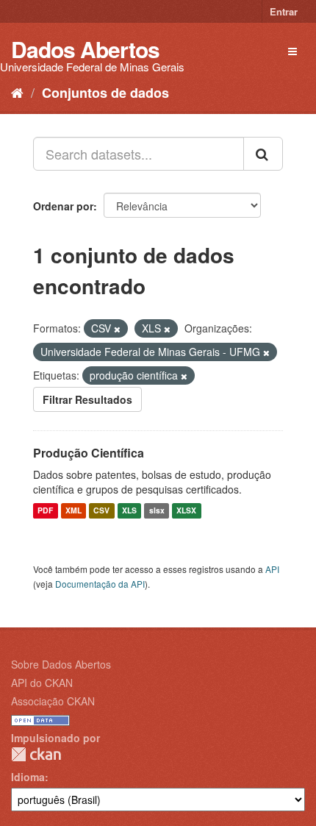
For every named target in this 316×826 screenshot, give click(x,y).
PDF (45, 510)
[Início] (17, 92)
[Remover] (117, 329)
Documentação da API (100, 583)
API (272, 569)
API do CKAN (42, 682)
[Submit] (263, 154)
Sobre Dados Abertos (61, 664)
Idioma (28, 776)
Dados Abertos (85, 49)
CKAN (36, 754)
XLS (129, 510)
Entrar (284, 11)
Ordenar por (63, 206)
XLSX (186, 510)
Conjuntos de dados (105, 92)
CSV (101, 510)
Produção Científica (88, 452)
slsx (157, 510)
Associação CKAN (53, 701)
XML (73, 510)
